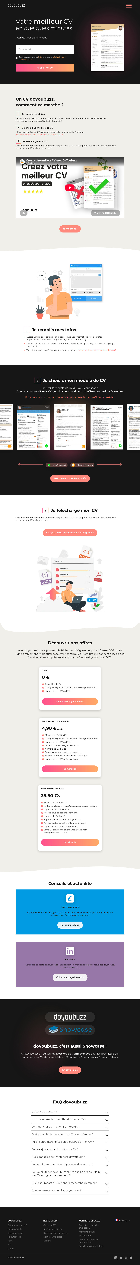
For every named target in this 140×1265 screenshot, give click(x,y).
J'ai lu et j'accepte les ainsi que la (42, 58)
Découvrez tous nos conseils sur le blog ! (96, 350)
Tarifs (10, 1241)
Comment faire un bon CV (55, 1233)
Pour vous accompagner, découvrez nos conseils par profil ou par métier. (70, 397)
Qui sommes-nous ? (17, 1225)
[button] (109, 464)
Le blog (47, 1241)
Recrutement (14, 1237)
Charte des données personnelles (88, 1241)
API (9, 1245)
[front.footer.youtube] (120, 1258)
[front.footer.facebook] (131, 1258)
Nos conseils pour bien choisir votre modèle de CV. (40, 134)
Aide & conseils (15, 1229)
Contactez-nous (15, 1233)
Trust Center (85, 1235)
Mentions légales (87, 1232)
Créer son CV (49, 1225)
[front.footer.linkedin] (115, 1258)
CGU (40, 57)
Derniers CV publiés (52, 1237)
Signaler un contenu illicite (91, 1246)
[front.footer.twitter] (126, 1258)
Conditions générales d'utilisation (89, 1226)
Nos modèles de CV (52, 1229)
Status (11, 1248)
